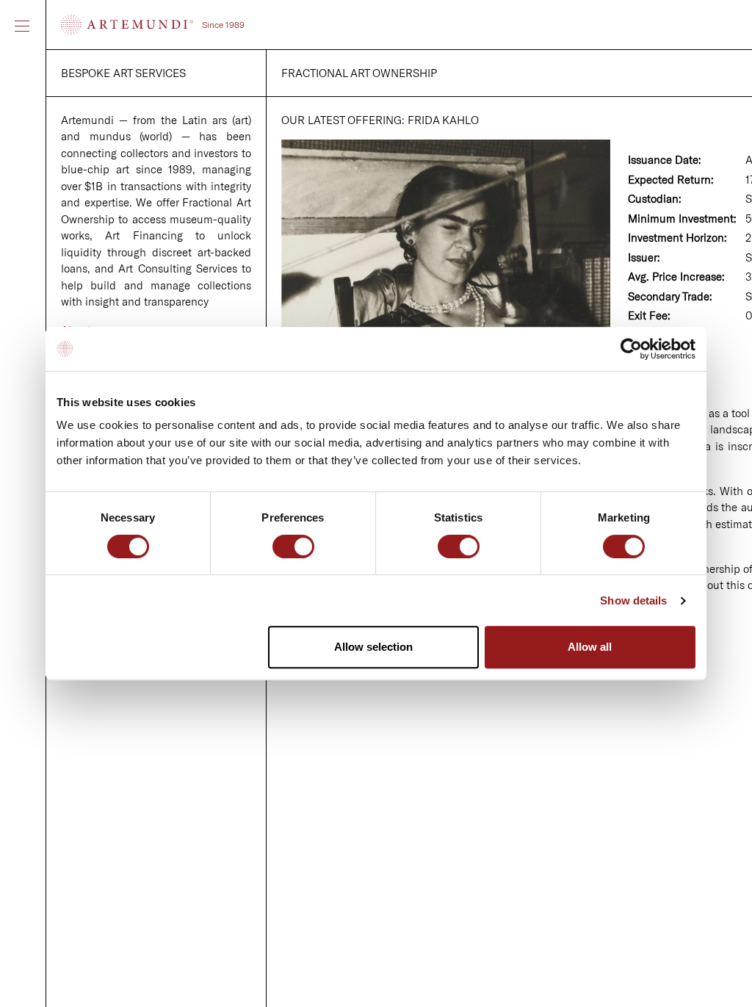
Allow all (590, 646)
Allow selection (373, 646)
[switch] (293, 548)
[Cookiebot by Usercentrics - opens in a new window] (631, 349)
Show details (633, 600)
